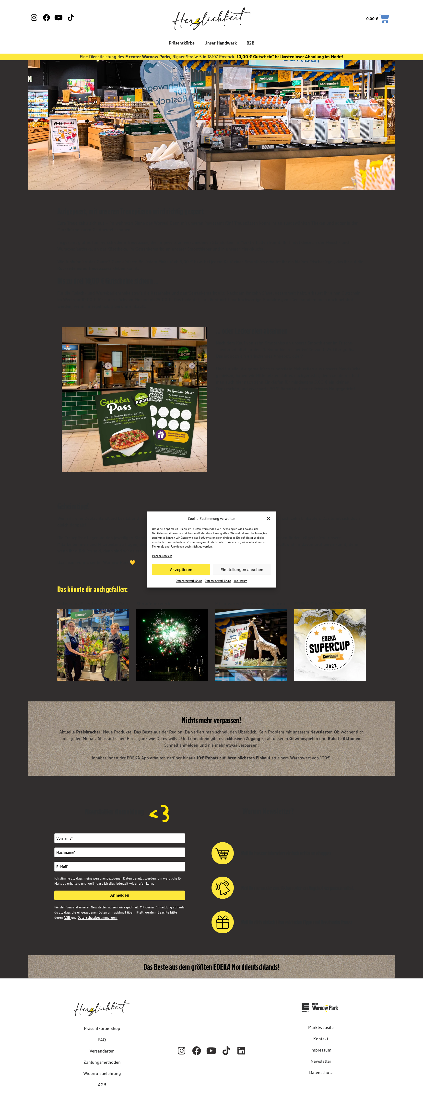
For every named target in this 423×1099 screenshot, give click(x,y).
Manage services (162, 556)
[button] (268, 518)
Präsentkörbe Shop (102, 1028)
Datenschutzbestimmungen (98, 917)
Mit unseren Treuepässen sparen (250, 604)
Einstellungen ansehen (242, 569)
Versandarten (102, 1051)
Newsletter (321, 1061)
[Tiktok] (226, 1051)
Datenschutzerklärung (189, 581)
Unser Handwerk (220, 43)
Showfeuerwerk (153, 604)
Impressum (240, 581)
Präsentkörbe (182, 43)
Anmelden (119, 895)
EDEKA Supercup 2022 (318, 604)
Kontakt (320, 1039)
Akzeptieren (181, 569)
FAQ (102, 1039)
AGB (67, 917)
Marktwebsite (321, 1027)
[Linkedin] (241, 1051)
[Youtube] (211, 1051)
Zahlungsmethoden (102, 1062)
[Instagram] (182, 1051)
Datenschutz (321, 1072)
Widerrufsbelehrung (102, 1073)
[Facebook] (196, 1051)
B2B (250, 43)
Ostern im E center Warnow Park (93, 604)
